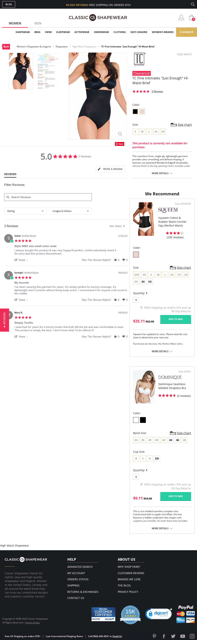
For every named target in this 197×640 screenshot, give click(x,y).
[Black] (143, 420)
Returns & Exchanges (82, 592)
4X (143, 281)
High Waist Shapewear (84, 46)
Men (38, 23)
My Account (76, 573)
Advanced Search (80, 567)
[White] (136, 420)
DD (157, 458)
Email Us (117, 636)
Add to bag (176, 319)
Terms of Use (32, 622)
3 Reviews (157, 91)
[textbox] (127, 228)
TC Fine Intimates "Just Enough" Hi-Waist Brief (127, 46)
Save (121, 143)
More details (160, 173)
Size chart (185, 125)
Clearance (186, 32)
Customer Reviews (131, 573)
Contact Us (75, 598)
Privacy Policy (128, 592)
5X (150, 281)
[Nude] (136, 254)
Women (15, 23)
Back (6, 46)
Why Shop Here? (129, 567)
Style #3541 (184, 371)
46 (177, 440)
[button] (21, 259)
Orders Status (77, 579)
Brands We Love (129, 579)
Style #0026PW (183, 203)
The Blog (124, 585)
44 (170, 440)
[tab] (110, 169)
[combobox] (25, 211)
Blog (9, 4)
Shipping (73, 585)
